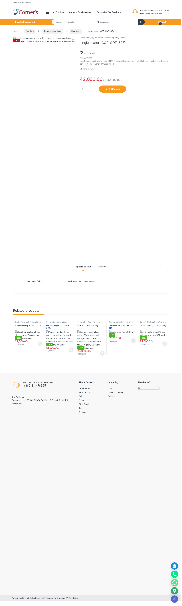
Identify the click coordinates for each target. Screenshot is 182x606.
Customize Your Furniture (109, 12)
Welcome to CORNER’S (22, 2)
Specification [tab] (83, 266)
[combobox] (74, 22)
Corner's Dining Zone (54, 322)
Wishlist (111, 396)
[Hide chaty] (174, 599)
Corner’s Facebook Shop (80, 12)
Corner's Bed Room (84, 322)
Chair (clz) (75, 31)
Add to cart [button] (40, 343)
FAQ (80, 396)
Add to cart (114, 89)
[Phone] (174, 574)
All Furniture (58, 12)
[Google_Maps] (174, 590)
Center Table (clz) (86, 38)
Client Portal (84, 404)
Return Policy (84, 392)
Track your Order (115, 392)
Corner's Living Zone (52, 31)
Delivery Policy (85, 388)
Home (15, 31)
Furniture (30, 31)
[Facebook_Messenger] (174, 566)
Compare (83, 412)
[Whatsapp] (174, 582)
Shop (110, 388)
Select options (132, 340)
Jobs (81, 408)
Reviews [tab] (102, 266)
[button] (73, 39)
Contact (82, 400)
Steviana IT (62, 598)
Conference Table (116, 322)
